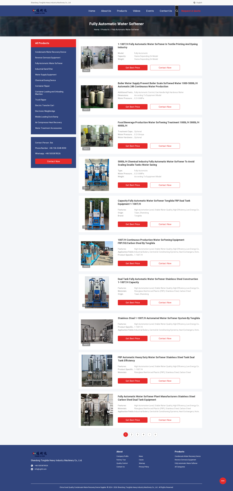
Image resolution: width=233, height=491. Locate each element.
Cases (141, 460)
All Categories (180, 467)
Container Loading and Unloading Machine (49, 93)
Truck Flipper (40, 100)
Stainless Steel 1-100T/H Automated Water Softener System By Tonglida (159, 318)
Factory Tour (121, 460)
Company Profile (122, 456)
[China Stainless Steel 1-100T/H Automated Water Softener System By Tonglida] (97, 331)
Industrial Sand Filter (44, 69)
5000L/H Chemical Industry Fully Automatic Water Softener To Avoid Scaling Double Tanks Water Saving (156, 163)
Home (96, 29)
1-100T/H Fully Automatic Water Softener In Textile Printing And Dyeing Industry (158, 46)
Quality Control (122, 463)
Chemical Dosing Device (45, 80)
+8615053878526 (53, 153)
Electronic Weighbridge (45, 111)
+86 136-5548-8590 (57, 148)
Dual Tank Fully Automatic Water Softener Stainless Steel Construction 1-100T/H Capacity (158, 281)
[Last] (155, 434)
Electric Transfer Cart (44, 105)
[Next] (149, 434)
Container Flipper (42, 86)
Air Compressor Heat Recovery (48, 122)
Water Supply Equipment (45, 75)
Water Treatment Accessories (48, 128)
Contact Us (120, 467)
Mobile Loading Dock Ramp (46, 117)
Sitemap (142, 463)
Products (105, 29)
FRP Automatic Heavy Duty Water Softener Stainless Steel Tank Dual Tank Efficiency (156, 359)
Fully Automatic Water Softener (49, 63)
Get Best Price (133, 67)
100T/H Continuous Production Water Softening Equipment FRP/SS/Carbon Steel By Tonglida (151, 241)
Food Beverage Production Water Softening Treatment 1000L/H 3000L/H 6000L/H (158, 124)
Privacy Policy (144, 467)
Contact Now (53, 161)
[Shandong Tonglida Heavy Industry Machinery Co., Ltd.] (39, 11)
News (141, 456)
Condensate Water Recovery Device (50, 52)
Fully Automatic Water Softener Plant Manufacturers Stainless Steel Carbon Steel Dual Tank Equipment (156, 398)
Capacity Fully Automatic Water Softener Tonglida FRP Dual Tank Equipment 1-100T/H (154, 202)
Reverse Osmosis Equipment (47, 58)
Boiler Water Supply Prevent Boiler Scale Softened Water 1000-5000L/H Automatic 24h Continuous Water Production (158, 85)
